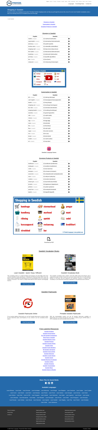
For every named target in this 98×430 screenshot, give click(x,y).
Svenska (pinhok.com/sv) (70, 414)
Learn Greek (85, 392)
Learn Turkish (76, 400)
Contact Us (88, 3)
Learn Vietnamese (52, 402)
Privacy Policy (10, 412)
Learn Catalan (79, 390)
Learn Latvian (86, 395)
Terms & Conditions (11, 410)
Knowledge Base (79, 3)
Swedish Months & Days (49, 339)
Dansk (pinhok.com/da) (69, 416)
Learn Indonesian (54, 395)
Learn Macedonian (23, 397)
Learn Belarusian (45, 390)
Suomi (77, 1)
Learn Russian (13, 400)
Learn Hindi (19, 395)
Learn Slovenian (37, 400)
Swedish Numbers (49, 331)
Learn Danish (21, 392)
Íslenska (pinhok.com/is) (69, 421)
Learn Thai (69, 400)
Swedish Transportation (49, 365)
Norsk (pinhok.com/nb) (69, 418)
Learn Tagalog (62, 400)
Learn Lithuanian (14, 397)
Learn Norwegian (50, 397)
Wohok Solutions (27, 428)
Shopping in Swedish (49, 22)
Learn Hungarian (36, 395)
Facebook (85, 428)
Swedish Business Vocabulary (49, 359)
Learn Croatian (87, 390)
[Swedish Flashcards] (27, 310)
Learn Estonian (36, 392)
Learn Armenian (26, 390)
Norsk (87, 1)
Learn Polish (66, 397)
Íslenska (89, 1)
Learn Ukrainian (84, 400)
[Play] (69, 39)
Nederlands (73, 1)
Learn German (76, 392)
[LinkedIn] (52, 383)
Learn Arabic (18, 390)
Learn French (52, 392)
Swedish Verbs (49, 345)
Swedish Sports (49, 357)
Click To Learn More (28, 284)
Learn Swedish (11, 18)
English (47, 1)
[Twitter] (49, 383)
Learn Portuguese (74, 397)
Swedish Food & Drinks (49, 351)
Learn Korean (78, 395)
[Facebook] (45, 383)
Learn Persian (58, 397)
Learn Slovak (29, 400)
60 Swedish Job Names (49, 349)
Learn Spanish (45, 400)
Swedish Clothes (49, 361)
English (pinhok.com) (40, 410)
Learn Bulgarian (62, 390)
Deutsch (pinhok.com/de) (41, 412)
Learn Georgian (68, 392)
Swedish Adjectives (49, 353)
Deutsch (51, 1)
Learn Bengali (53, 390)
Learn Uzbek (44, 402)
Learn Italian (62, 395)
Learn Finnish (44, 392)
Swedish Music (49, 367)
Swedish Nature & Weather (49, 369)
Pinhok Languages (14, 428)
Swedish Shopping (49, 363)
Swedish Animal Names (49, 333)
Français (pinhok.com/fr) (40, 414)
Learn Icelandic (44, 395)
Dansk (84, 1)
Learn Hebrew (12, 395)
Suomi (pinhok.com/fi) (69, 412)
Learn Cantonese (71, 390)
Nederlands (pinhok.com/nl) (70, 410)
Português (59, 1)
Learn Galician (60, 392)
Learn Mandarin (40, 397)
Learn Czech (13, 392)
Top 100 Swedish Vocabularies (49, 335)
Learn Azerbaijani (36, 390)
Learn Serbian (21, 400)
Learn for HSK (27, 395)
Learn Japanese (70, 395)
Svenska (80, 1)
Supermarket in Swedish (49, 24)
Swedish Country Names (49, 355)
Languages (71, 3)
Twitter (89, 428)
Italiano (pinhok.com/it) (40, 421)
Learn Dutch (28, 392)
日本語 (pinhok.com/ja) (40, 423)
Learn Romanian (84, 397)
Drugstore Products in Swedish (49, 26)
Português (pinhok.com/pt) (41, 416)
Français (54, 1)
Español (62, 1)
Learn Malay (32, 397)
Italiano (66, 1)
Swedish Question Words (49, 343)
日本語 (69, 1)
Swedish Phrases (49, 341)
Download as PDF (49, 242)
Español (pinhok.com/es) (41, 418)
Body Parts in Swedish (49, 337)
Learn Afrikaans (10, 390)
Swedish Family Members (49, 347)
